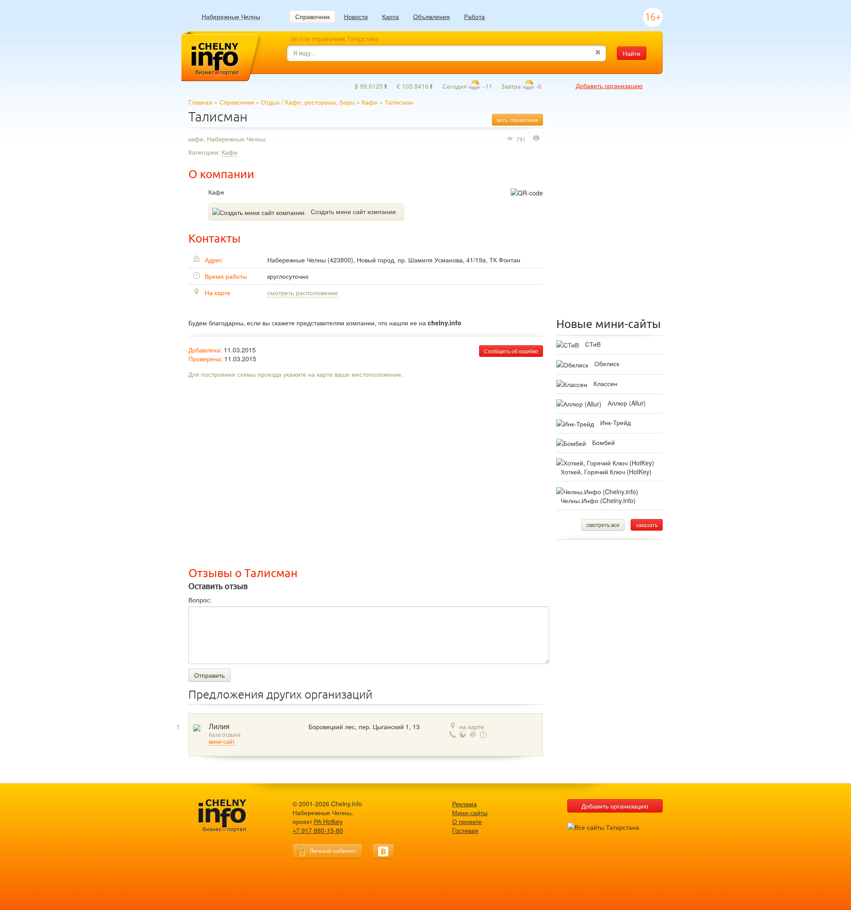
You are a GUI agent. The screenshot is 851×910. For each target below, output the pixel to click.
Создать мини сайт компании (353, 211)
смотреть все (603, 524)
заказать (647, 524)
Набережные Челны (231, 16)
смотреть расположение (302, 292)
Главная (200, 102)
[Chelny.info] (230, 815)
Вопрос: (199, 599)
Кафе (370, 102)
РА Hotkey (328, 821)
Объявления (431, 16)
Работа (474, 16)
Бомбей (603, 442)
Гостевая (465, 830)
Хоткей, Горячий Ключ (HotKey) (606, 471)
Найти (631, 53)
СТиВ (593, 344)
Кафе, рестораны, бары (320, 102)
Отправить (209, 675)
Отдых (270, 102)
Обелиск (606, 363)
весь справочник (517, 119)
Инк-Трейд (615, 422)
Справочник (312, 16)
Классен (605, 383)
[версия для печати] (537, 138)
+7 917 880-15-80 (318, 830)
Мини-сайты (470, 812)
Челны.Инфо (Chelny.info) (598, 500)
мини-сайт (222, 742)
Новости (356, 16)
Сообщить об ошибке (511, 351)
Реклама (464, 803)
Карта (390, 16)
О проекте (467, 821)
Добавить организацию (609, 85)
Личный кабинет (332, 850)
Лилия (219, 726)
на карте (471, 726)
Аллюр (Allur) (627, 402)
